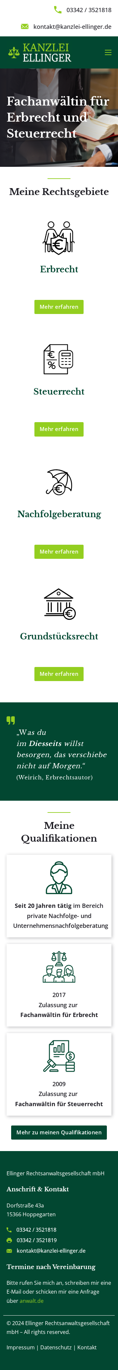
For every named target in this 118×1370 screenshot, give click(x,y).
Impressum (21, 1347)
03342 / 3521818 (89, 10)
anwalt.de (32, 1300)
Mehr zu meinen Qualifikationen (59, 1132)
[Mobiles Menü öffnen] (108, 52)
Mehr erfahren (59, 306)
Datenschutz (56, 1347)
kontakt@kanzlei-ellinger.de (72, 26)
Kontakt (87, 1347)
